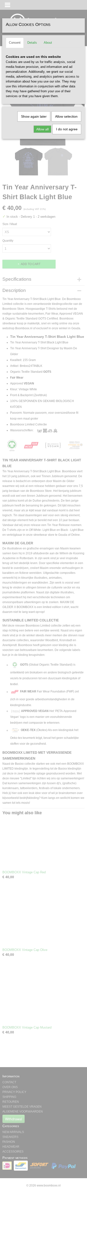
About (48, 42)
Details (32, 42)
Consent (15, 42)
